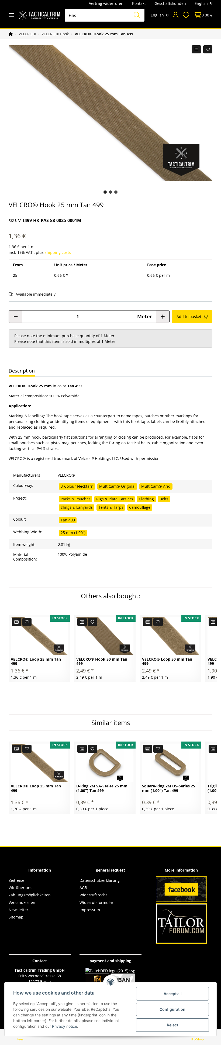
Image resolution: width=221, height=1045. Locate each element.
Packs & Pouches (76, 498)
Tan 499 (68, 519)
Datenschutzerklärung (100, 880)
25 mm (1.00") (73, 532)
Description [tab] (22, 370)
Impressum (90, 909)
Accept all (173, 993)
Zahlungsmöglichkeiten (30, 894)
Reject (172, 1025)
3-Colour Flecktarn (77, 486)
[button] (176, 15)
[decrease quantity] (15, 316)
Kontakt (139, 3)
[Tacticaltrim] (39, 15)
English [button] (201, 3)
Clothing (146, 498)
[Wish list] (186, 15)
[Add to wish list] (208, 49)
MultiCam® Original (117, 486)
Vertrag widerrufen (106, 3)
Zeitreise (16, 880)
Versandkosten (22, 902)
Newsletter (18, 909)
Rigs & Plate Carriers (114, 498)
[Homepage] (11, 34)
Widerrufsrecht (93, 894)
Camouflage (139, 507)
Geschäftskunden (170, 3)
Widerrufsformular (96, 902)
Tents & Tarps (110, 507)
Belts (164, 498)
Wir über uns (20, 887)
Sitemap (16, 917)
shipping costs (58, 252)
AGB (83, 887)
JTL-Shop (197, 1039)
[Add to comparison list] (196, 49)
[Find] (136, 15)
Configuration (172, 1009)
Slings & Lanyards (77, 507)
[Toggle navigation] (11, 15)
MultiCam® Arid (156, 486)
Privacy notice (64, 1026)
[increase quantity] (162, 316)
